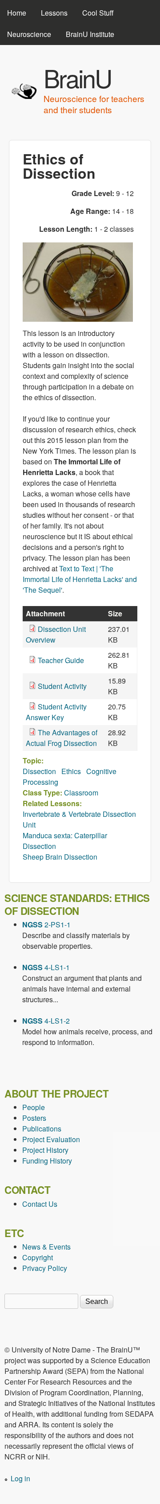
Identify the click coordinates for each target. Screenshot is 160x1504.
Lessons (54, 13)
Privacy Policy (44, 1268)
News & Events (46, 1247)
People (33, 1107)
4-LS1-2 (46, 1021)
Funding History (47, 1161)
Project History (45, 1150)
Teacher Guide (61, 660)
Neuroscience (29, 34)
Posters (34, 1118)
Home (16, 13)
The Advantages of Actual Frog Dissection (61, 737)
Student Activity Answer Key (56, 711)
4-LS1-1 (46, 967)
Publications (41, 1128)
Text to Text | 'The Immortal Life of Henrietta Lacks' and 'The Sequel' (80, 579)
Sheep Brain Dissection (60, 857)
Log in (20, 1478)
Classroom (81, 792)
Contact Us (39, 1204)
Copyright (37, 1257)
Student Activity (62, 686)
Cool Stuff (98, 13)
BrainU (77, 77)
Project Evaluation (51, 1139)
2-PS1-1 (46, 924)
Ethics (71, 771)
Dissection (39, 771)
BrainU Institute (90, 34)
